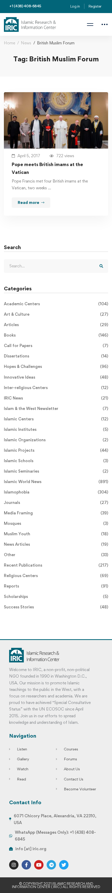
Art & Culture (56, 314)
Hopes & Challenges (56, 366)
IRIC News (56, 398)
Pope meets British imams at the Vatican (47, 168)
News (26, 42)
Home (9, 42)
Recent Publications (56, 565)
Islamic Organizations (56, 439)
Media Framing (56, 512)
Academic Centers (56, 303)
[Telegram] (51, 865)
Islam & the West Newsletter (56, 408)
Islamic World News (56, 481)
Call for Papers (56, 345)
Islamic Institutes (56, 429)
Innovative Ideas (56, 377)
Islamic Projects (56, 450)
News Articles (56, 544)
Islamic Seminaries (56, 471)
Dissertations (56, 356)
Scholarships (56, 596)
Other (56, 554)
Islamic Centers (56, 418)
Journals (56, 502)
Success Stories (56, 606)
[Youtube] (38, 865)
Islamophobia (56, 492)
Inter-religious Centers (56, 387)
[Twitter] (64, 865)
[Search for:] (56, 265)
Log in (75, 6)
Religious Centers (56, 575)
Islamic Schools (56, 460)
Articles (56, 324)
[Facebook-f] (26, 865)
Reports (56, 586)
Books (56, 335)
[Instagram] (13, 865)
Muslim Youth (56, 533)
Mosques (56, 523)
